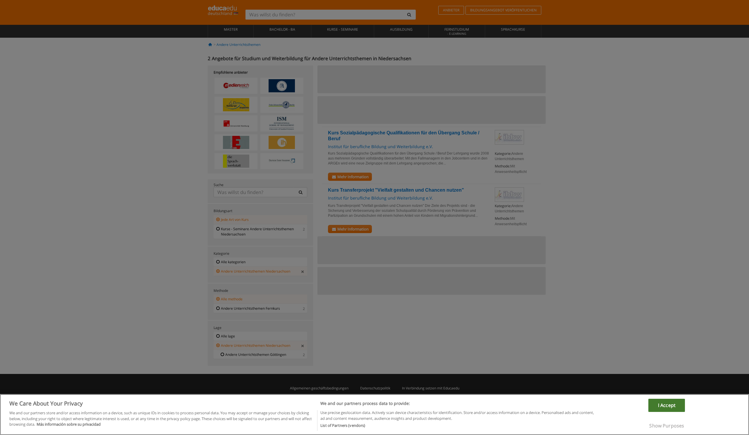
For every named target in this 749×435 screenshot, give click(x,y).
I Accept (667, 405)
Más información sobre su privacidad (69, 424)
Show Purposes (666, 425)
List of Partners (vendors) (342, 425)
